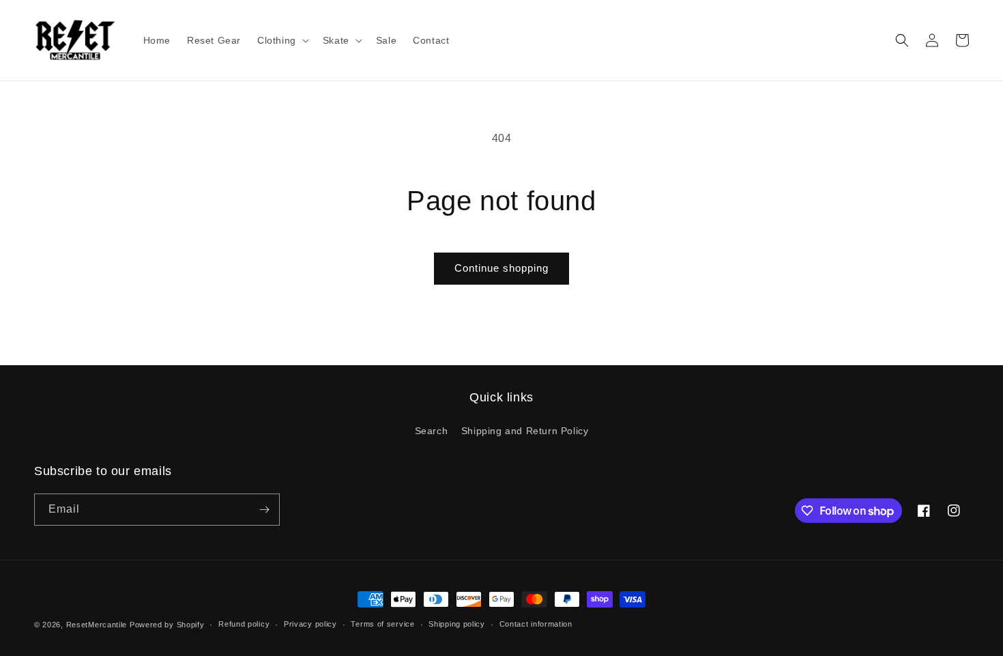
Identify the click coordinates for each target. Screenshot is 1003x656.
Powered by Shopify (167, 625)
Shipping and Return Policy (525, 430)
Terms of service (382, 624)
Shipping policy (456, 624)
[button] (282, 40)
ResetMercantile (97, 625)
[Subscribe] (264, 510)
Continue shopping (501, 268)
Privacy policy (310, 624)
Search (431, 430)
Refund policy (244, 624)
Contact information (535, 624)
